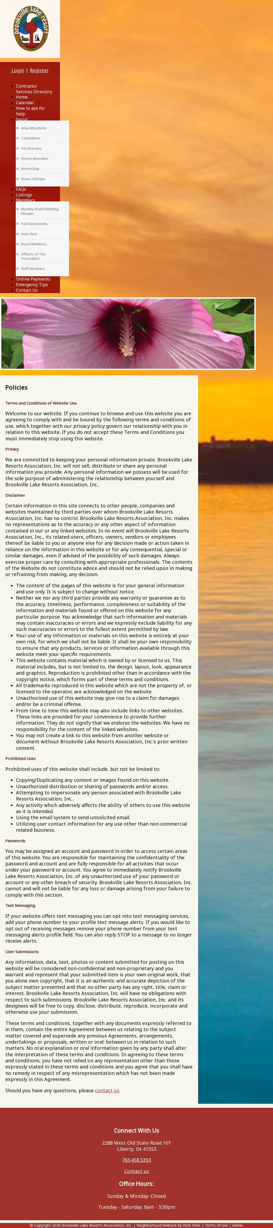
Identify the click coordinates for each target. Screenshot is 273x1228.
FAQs (21, 189)
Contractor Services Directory (34, 89)
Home (22, 97)
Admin (237, 1225)
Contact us (136, 1171)
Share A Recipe (33, 178)
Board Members (34, 244)
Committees (30, 138)
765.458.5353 (136, 1160)
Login (17, 70)
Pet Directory (31, 148)
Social (22, 119)
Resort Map (30, 168)
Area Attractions (33, 128)
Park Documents (34, 223)
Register (39, 70)
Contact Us (27, 290)
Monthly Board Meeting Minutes (40, 211)
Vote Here (29, 233)
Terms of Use (216, 1225)
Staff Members (33, 268)
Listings (24, 195)
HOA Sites (191, 1225)
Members (25, 200)
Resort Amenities (35, 158)
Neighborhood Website (156, 1225)
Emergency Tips (32, 284)
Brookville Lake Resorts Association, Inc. (97, 1225)
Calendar (25, 103)
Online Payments (33, 279)
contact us (107, 1090)
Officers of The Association (33, 256)
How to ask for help (30, 111)
